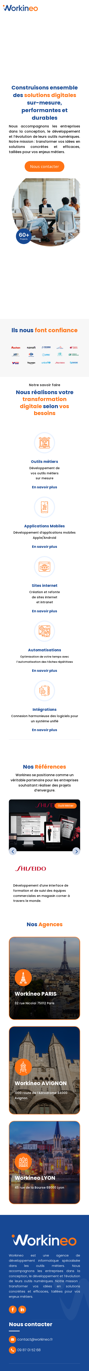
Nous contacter (44, 166)
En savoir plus (44, 487)
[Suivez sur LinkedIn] (22, 1309)
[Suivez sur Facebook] (13, 1309)
